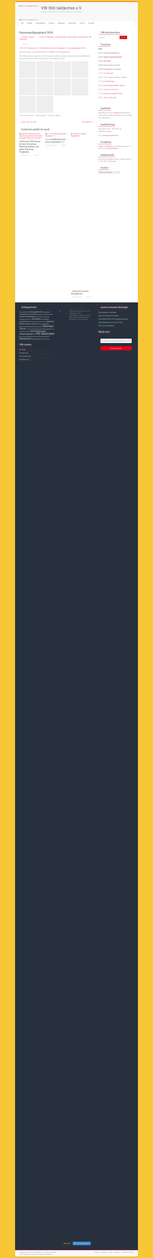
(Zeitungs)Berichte (36, 312)
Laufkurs (46, 319)
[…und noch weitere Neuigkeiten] (82, 134)
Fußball (29, 23)
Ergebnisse (60, 5)
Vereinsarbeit (72, 37)
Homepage (22, 319)
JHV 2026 (107, 61)
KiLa (42, 319)
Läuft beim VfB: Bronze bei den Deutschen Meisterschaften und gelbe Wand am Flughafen (29, 146)
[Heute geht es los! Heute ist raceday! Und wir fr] (72, 429)
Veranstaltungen (61, 37)
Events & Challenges (46, 37)
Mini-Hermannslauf (34, 321)
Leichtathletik (40, 23)
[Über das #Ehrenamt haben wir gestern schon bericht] (63, 1060)
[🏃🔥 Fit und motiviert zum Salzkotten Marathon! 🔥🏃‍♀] (72, 1100)
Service (82, 23)
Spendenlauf (22, 326)
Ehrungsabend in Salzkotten (107, 312)
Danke (34, 314)
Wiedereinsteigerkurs (36, 339)
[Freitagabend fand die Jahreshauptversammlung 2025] (81, 757)
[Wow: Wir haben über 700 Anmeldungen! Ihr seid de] (81, 414)
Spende (46, 324)
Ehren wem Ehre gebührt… (106, 326)
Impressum (117, 1252)
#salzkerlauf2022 (23, 312)
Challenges (23, 314)
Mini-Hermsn (42, 321)
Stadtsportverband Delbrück (35, 326)
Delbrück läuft (40, 314)
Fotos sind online (105, 5)
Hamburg (46, 316)
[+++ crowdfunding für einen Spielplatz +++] (56, 134)
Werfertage (110, 81)
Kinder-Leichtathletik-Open (112, 94)
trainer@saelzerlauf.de (110, 135)
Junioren (36, 319)
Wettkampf (25, 338)
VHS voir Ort (22, 336)
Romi (21, 324)
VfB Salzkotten (45, 333)
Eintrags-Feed (23, 353)
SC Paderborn (88, 122)
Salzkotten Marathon (31, 324)
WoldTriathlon (46, 339)
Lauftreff (116, 113)
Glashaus (41, 316)
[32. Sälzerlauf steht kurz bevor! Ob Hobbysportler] (72, 726)
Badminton (72, 23)
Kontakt (91, 23)
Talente (22, 329)
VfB (22, 23)
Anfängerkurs (46, 312)
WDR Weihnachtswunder (42, 336)
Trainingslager (35, 329)
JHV (30, 319)
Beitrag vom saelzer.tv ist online (81, 5)
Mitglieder (50, 321)
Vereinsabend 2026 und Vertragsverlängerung (113, 319)
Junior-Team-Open (110, 98)
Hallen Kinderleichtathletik (112, 57)
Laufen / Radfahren (105, 146)
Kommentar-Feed (25, 356)
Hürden (27, 319)
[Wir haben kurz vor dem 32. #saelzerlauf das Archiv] (90, 438)
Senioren (41, 324)
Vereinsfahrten (83, 37)
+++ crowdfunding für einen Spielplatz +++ (55, 140)
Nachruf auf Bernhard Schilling (108, 316)
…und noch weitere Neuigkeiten (80, 292)
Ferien (37, 316)
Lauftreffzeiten (113, 148)
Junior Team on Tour (27, 122)
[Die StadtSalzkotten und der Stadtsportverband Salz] (63, 369)
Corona (29, 314)
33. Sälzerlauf (108, 73)
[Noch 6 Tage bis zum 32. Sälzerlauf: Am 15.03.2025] (90, 694)
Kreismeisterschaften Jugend (114, 85)
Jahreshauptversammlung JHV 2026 (110, 322)
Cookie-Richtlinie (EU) (128, 1252)
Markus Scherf (26, 155)
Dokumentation (49, 314)
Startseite (97, 1252)
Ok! (144, 6)
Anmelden (22, 349)
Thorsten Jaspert (28, 37)
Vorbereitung (29, 336)
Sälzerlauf (61, 23)
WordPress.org (24, 359)
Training (28, 329)
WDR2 (34, 336)
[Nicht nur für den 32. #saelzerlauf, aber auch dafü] (63, 691)
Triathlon (51, 23)
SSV (27, 326)
